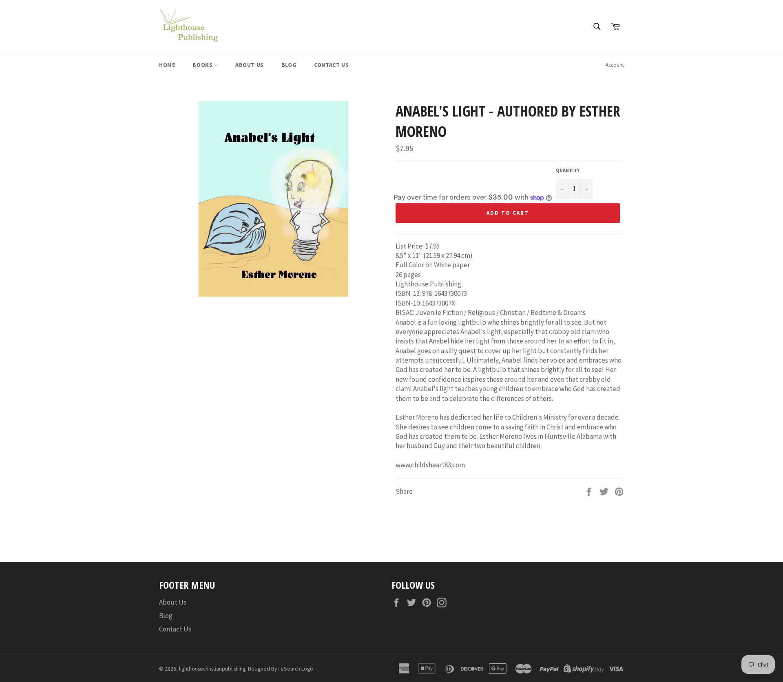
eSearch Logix (297, 668)
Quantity (568, 170)
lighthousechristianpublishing (212, 668)
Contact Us (331, 64)
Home (167, 64)
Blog (288, 64)
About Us (249, 64)
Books (203, 64)
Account (615, 65)
